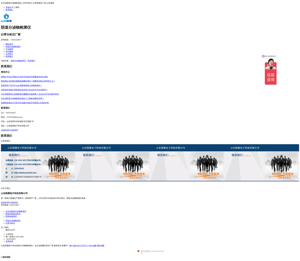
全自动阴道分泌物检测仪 (16, 211)
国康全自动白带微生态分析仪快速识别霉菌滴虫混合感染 (24, 77)
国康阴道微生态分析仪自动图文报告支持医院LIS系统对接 (25, 103)
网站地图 (100, 246)
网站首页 (9, 44)
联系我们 (9, 10)
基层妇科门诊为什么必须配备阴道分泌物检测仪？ (21, 85)
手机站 (8, 7)
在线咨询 (9, 241)
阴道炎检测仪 (11, 216)
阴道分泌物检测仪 (13, 47)
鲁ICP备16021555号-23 (78, 246)
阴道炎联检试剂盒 (13, 214)
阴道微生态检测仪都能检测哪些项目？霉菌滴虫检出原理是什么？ (28, 81)
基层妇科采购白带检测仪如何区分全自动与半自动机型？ (24, 90)
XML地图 (92, 246)
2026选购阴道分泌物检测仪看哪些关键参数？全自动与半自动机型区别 (30, 94)
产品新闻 (9, 49)
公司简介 (9, 54)
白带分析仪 (10, 223)
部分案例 (9, 51)
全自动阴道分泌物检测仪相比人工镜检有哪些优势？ (22, 98)
